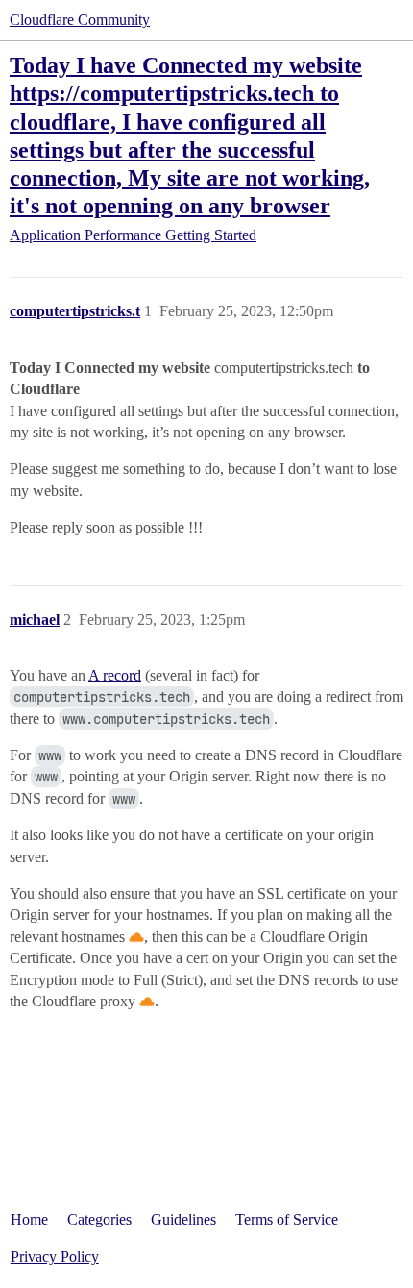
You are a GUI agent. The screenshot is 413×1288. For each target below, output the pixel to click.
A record (114, 675)
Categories (99, 1219)
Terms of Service (286, 1219)
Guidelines (183, 1219)
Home (29, 1219)
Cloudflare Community (80, 20)
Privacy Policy (55, 1257)
